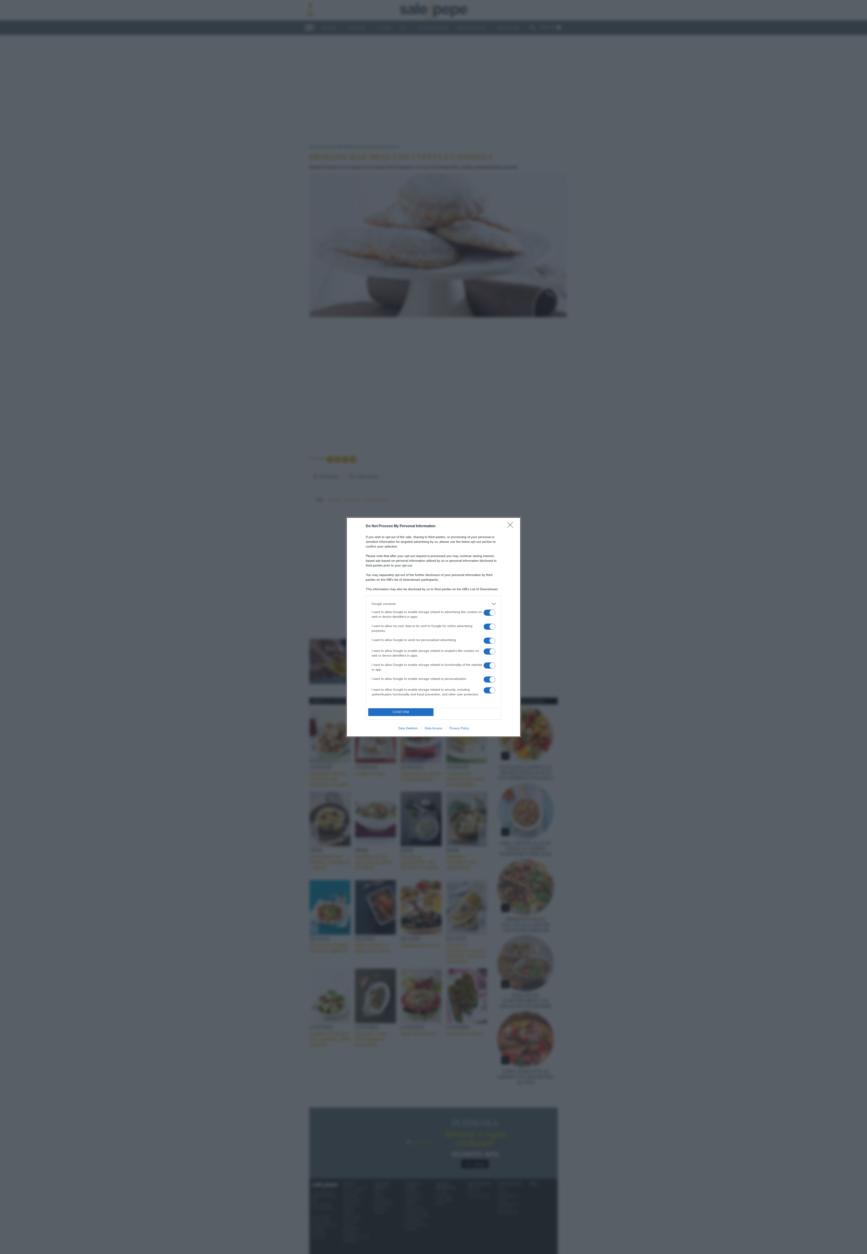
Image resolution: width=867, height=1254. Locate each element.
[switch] (489, 613)
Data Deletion (408, 728)
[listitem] (433, 603)
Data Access (433, 728)
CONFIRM (401, 712)
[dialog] (433, 627)
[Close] (511, 526)
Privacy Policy (459, 728)
